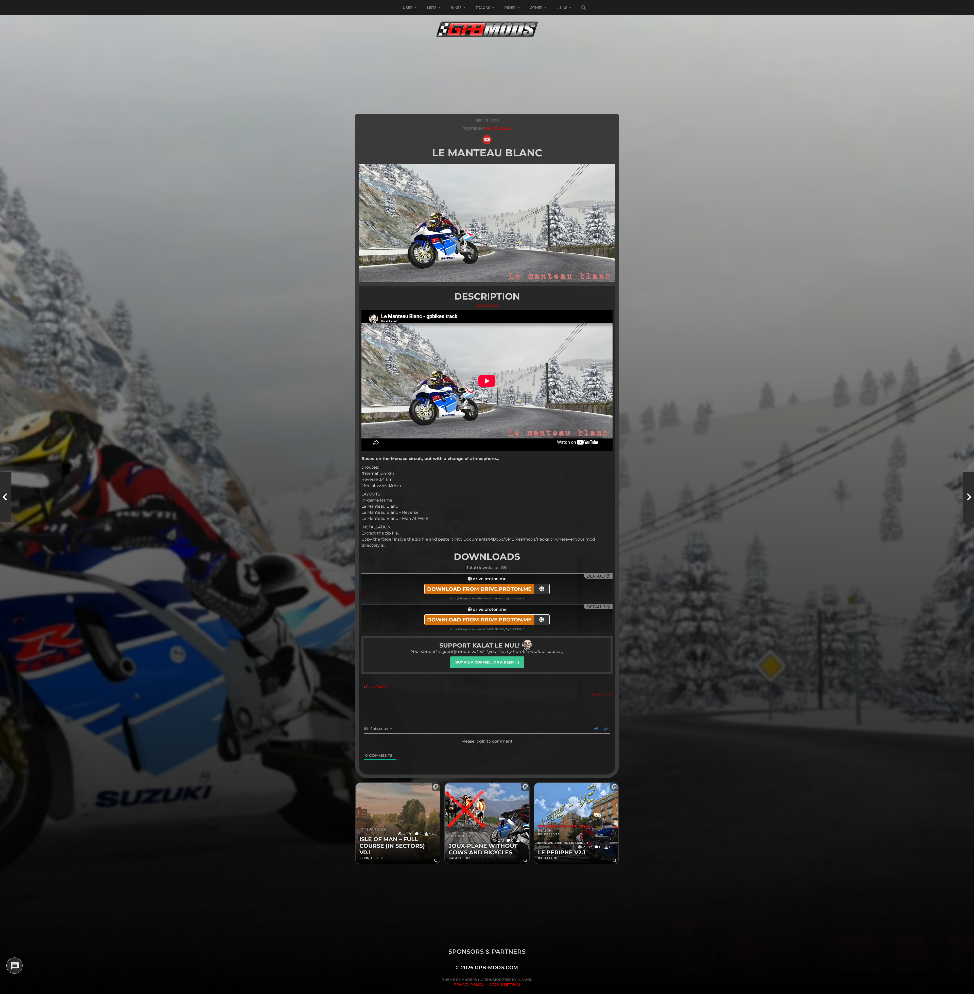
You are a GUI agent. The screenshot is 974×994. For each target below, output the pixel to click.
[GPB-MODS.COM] (487, 29)
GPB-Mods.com (496, 967)
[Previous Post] (5, 497)
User (408, 7)
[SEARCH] (583, 7)
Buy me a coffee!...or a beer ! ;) (487, 662)
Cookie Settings (504, 984)
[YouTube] (487, 139)
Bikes (456, 7)
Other (536, 7)
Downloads (487, 305)
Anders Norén (476, 980)
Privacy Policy (469, 984)
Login (604, 728)
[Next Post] (968, 497)
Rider (510, 7)
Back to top (602, 694)
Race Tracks (376, 686)
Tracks (483, 7)
